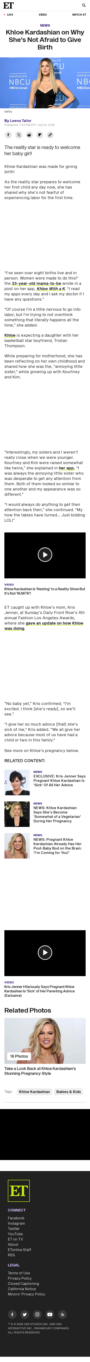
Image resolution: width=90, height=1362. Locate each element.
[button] (45, 554)
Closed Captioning (23, 1283)
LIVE (10, 15)
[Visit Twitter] (24, 1315)
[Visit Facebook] (12, 1315)
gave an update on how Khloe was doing (43, 626)
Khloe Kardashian (34, 1092)
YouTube (15, 1234)
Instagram (16, 1223)
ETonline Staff (19, 1250)
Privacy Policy (20, 1278)
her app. (67, 468)
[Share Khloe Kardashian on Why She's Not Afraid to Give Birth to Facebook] (8, 135)
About (13, 1244)
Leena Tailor (20, 120)
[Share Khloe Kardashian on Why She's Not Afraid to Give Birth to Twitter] (19, 135)
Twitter (14, 1228)
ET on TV (15, 1239)
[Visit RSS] (62, 1315)
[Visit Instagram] (37, 1315)
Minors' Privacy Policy (26, 1294)
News (45, 25)
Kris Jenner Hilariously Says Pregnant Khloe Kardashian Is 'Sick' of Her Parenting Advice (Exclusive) (39, 991)
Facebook (16, 1218)
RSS (11, 1255)
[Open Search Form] (84, 6)
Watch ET (79, 15)
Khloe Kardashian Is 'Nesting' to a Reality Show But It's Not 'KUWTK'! (44, 591)
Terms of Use (19, 1273)
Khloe (10, 335)
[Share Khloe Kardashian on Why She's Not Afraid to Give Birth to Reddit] (29, 135)
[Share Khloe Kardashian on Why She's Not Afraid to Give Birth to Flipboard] (40, 135)
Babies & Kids (68, 1092)
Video (43, 15)
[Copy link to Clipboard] (50, 135)
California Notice (22, 1289)
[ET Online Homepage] (9, 5)
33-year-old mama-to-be (36, 284)
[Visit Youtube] (49, 1314)
